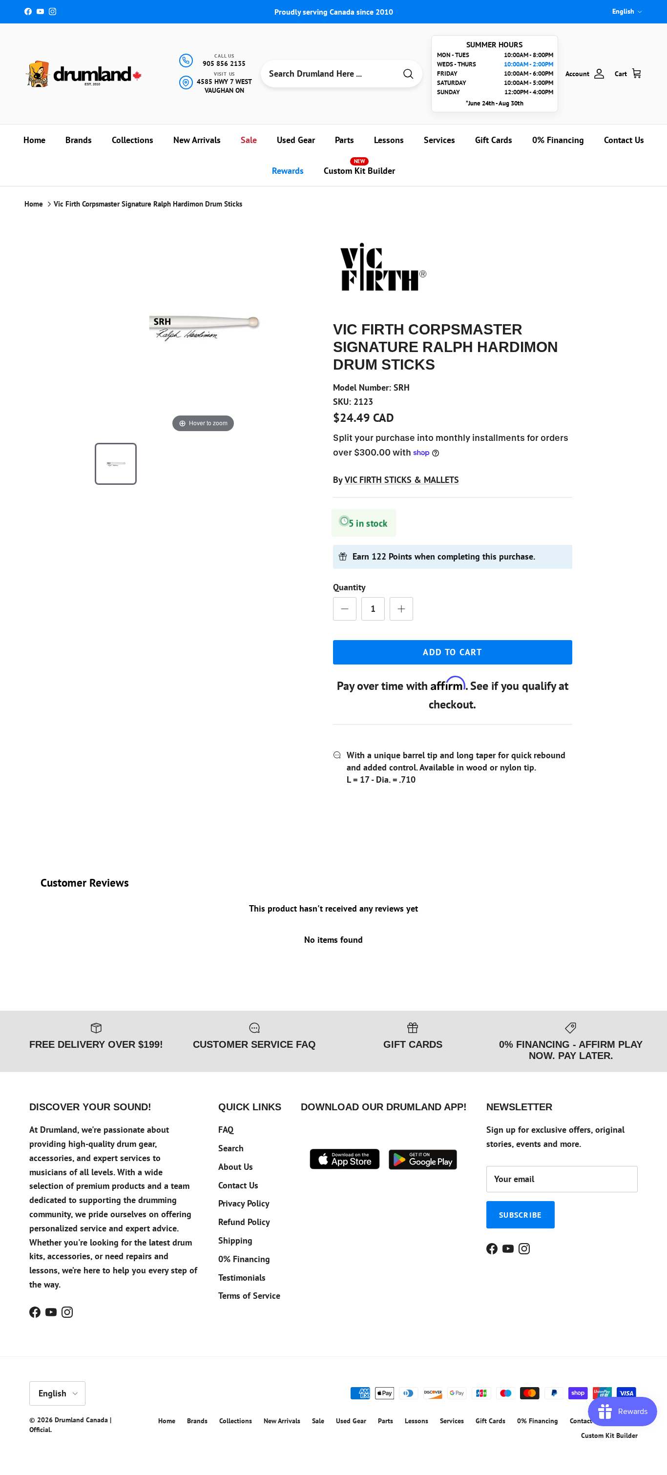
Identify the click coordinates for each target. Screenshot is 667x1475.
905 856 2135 (224, 63)
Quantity (349, 587)
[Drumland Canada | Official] (84, 73)
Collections (132, 139)
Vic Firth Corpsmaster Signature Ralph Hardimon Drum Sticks (148, 203)
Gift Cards (493, 139)
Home (34, 139)
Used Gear (296, 139)
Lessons (389, 139)
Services (439, 139)
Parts (344, 139)
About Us (235, 1166)
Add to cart (452, 652)
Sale (249, 139)
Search (231, 1148)
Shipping (235, 1240)
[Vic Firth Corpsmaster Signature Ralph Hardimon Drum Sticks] (116, 464)
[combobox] (328, 73)
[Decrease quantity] (344, 609)
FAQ (225, 1129)
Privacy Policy (244, 1203)
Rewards (288, 170)
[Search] (408, 74)
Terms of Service (249, 1295)
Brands (78, 139)
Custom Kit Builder (359, 167)
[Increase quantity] (401, 609)
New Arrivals (197, 139)
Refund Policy (244, 1221)
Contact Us (624, 139)
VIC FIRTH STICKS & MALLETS (402, 479)
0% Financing (558, 139)
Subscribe (520, 1215)
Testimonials (242, 1277)
